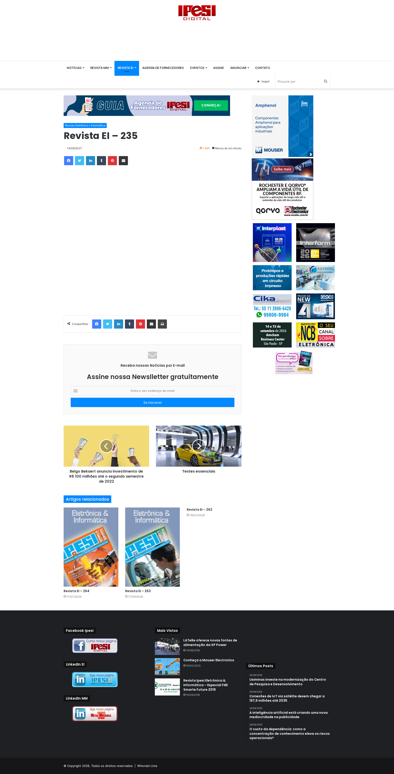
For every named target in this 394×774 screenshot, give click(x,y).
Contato (262, 68)
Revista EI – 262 (199, 509)
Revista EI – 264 (76, 591)
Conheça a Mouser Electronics (208, 660)
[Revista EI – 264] (91, 547)
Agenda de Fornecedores (163, 68)
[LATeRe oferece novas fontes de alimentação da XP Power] (167, 646)
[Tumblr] (101, 160)
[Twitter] (79, 160)
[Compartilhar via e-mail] (123, 160)
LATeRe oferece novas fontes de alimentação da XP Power (210, 642)
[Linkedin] (90, 160)
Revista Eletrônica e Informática (85, 125)
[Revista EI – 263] (152, 547)
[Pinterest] (112, 160)
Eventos (197, 68)
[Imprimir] (162, 324)
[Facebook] (68, 160)
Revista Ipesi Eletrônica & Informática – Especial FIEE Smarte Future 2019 (205, 685)
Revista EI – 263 (138, 591)
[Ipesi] (197, 11)
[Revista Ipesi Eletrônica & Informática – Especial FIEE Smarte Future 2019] (167, 687)
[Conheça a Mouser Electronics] (167, 666)
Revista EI (125, 68)
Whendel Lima (147, 766)
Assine (218, 68)
